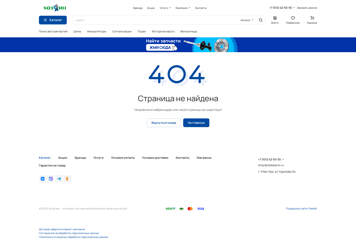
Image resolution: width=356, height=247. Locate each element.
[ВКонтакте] (42, 178)
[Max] (51, 178)
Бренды (80, 158)
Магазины (204, 158)
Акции (62, 158)
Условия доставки (155, 158)
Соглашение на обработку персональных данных (69, 233)
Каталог (45, 158)
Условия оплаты (123, 158)
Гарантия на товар (52, 165)
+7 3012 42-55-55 (280, 7)
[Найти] (260, 20)
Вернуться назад (163, 123)
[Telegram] (59, 178)
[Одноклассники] (67, 178)
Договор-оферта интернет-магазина (62, 229)
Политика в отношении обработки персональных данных (73, 237)
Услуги (98, 158)
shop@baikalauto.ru (271, 165)
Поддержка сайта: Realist (301, 208)
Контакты (182, 158)
